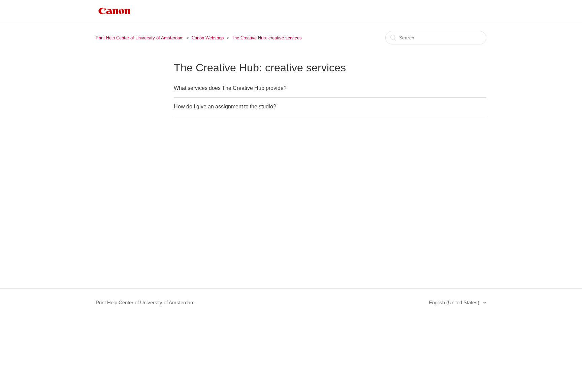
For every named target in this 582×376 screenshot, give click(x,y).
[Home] (114, 15)
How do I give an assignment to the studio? (225, 106)
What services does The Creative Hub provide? (230, 88)
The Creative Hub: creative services (267, 37)
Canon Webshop (208, 37)
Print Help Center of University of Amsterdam (140, 37)
